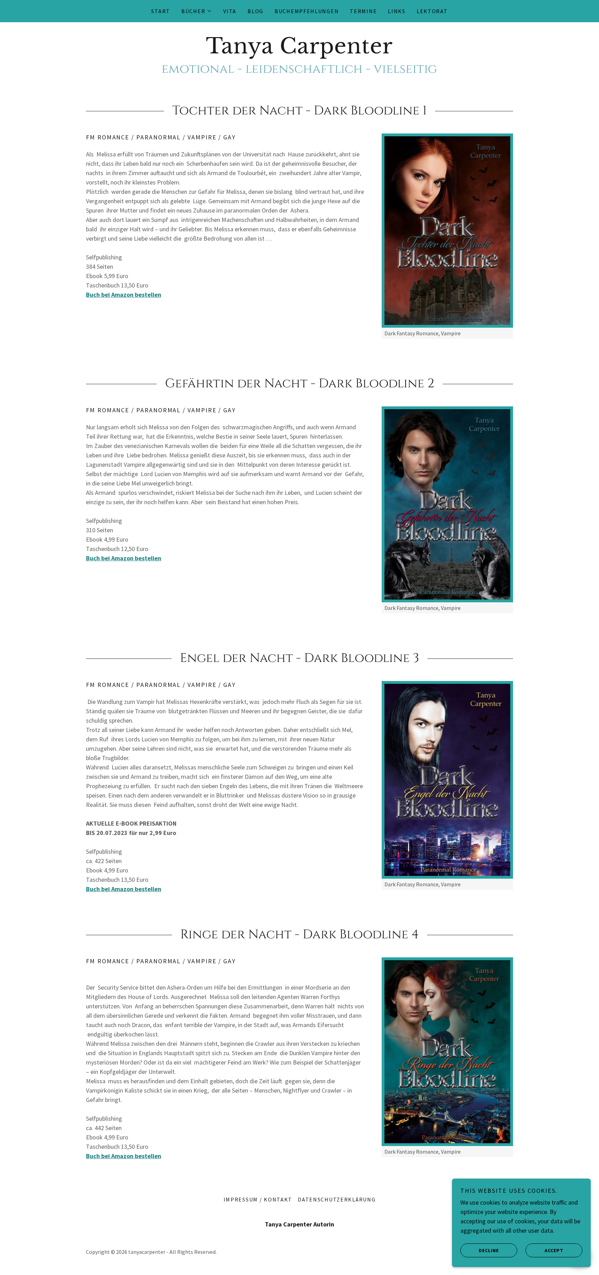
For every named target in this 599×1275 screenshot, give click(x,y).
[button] (196, 11)
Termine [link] (363, 11)
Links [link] (397, 11)
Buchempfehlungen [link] (307, 11)
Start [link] (160, 11)
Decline (489, 1250)
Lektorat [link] (432, 11)
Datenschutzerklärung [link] (336, 1199)
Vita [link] (229, 11)
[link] (299, 51)
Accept (554, 1250)
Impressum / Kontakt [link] (258, 1199)
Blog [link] (255, 11)
